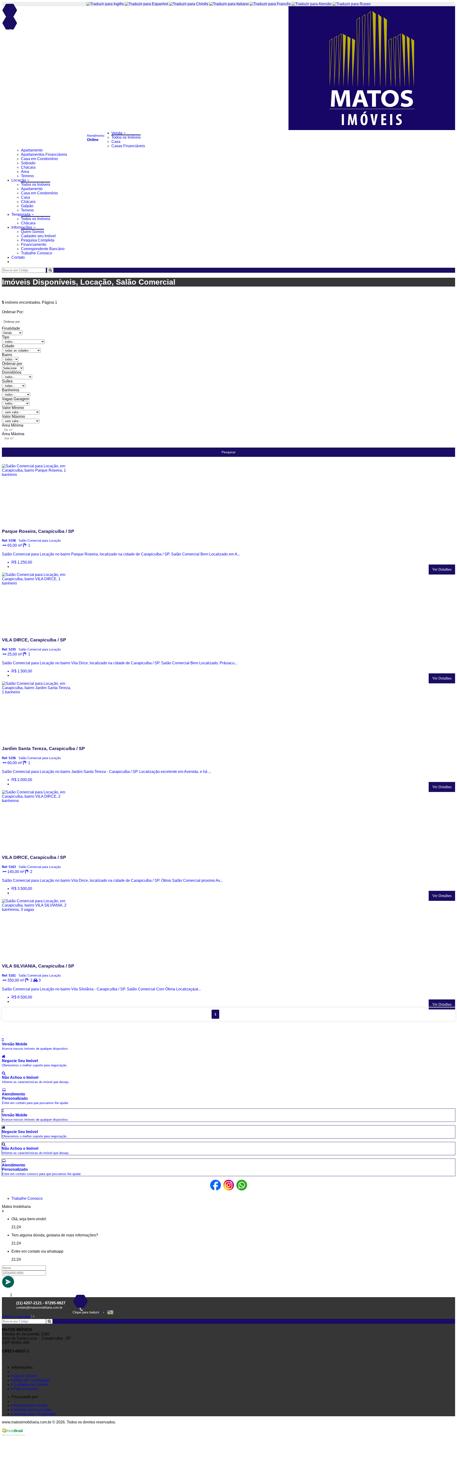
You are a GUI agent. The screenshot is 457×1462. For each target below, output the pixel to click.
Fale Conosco (25, 1389)
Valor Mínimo (13, 408)
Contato (18, 257)
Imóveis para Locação (32, 1410)
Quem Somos (32, 232)
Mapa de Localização (31, 1380)
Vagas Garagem (15, 399)
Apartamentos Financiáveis (44, 154)
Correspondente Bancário (43, 249)
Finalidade (11, 328)
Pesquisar (228, 452)
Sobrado (28, 163)
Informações (22, 227)
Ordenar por (12, 364)
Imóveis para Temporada (34, 1414)
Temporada (21, 214)
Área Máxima (13, 434)
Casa (115, 142)
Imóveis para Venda (30, 1405)
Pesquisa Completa (37, 240)
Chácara (28, 167)
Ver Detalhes (442, 569)
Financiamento (33, 244)
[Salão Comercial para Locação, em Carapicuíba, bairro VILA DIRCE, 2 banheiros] (38, 848)
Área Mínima (12, 425)
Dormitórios (11, 372)
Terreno (27, 176)
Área (25, 172)
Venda (117, 133)
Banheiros (10, 390)
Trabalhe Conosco (36, 253)
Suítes (7, 381)
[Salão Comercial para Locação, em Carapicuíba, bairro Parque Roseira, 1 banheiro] (38, 522)
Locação (19, 180)
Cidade (8, 346)
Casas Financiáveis (128, 146)
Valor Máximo (13, 416)
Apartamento (32, 150)
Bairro (7, 355)
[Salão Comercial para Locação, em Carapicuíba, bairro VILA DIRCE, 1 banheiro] (38, 631)
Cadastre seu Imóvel (38, 236)
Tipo (5, 337)
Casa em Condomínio (39, 159)
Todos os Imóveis (126, 137)
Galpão (27, 206)
